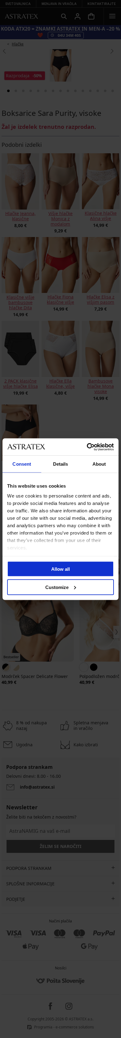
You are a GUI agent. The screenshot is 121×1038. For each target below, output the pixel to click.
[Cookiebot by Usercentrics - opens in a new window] (87, 447)
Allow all (60, 569)
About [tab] (99, 464)
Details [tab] (60, 464)
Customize (57, 587)
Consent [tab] (21, 464)
